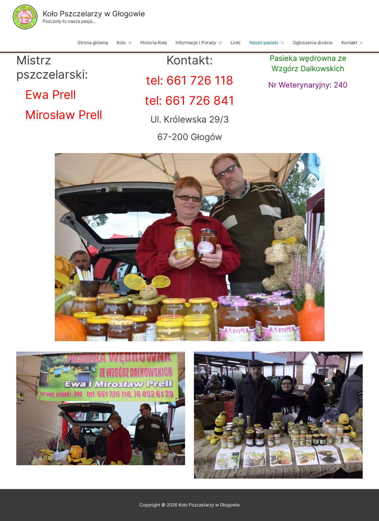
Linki (235, 42)
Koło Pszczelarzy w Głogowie (94, 13)
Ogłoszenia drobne (313, 42)
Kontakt (349, 42)
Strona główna (93, 42)
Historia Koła (153, 42)
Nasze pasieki (263, 42)
